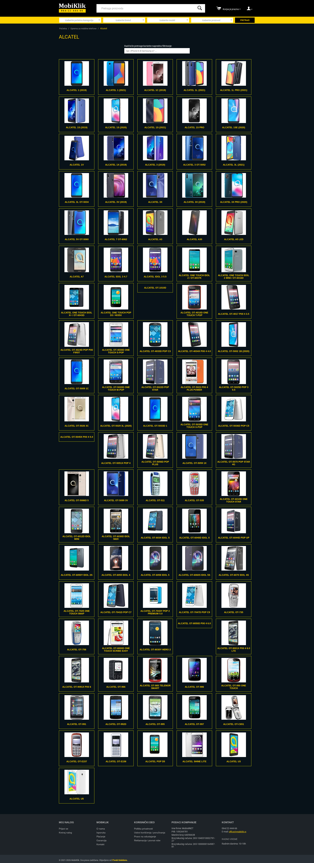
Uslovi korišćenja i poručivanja (149, 832)
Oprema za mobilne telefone (83, 28)
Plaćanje (100, 836)
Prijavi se (63, 828)
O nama (100, 828)
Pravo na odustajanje (145, 836)
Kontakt (100, 844)
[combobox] (80, 20)
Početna (63, 28)
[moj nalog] (249, 9)
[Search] (199, 7)
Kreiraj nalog (65, 832)
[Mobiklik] (72, 5)
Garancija (101, 840)
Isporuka (100, 832)
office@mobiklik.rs (237, 831)
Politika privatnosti (143, 828)
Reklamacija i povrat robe (147, 840)
